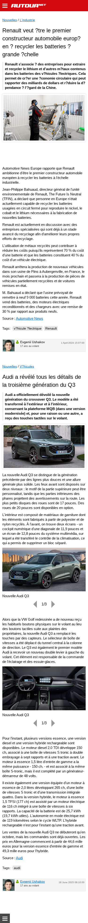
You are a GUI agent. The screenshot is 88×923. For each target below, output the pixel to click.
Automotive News (29, 318)
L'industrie (27, 20)
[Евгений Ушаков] (9, 345)
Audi (19, 858)
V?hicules (27, 366)
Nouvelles (9, 20)
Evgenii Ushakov (32, 881)
